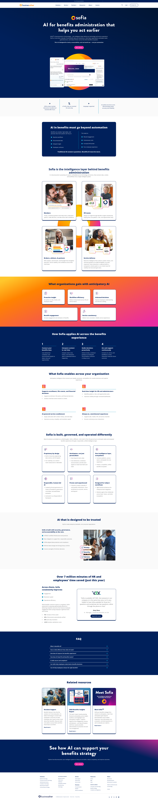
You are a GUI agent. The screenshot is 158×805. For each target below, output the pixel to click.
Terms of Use (72, 796)
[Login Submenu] (129, 5)
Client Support (77, 778)
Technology (60, 786)
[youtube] (118, 797)
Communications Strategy (44, 787)
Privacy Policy (77, 796)
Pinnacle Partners (78, 787)
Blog (91, 780)
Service (66, 5)
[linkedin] (109, 797)
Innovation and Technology (95, 786)
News (91, 782)
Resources (82, 5)
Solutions (57, 5)
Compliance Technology (44, 783)
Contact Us (133, 5)
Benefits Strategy (93, 788)
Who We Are (109, 778)
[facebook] (111, 797)
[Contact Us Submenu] (137, 5)
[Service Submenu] (69, 5)
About (90, 5)
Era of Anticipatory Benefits (79, 1)
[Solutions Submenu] (61, 5)
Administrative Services (44, 782)
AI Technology (109, 786)
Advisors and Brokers (79, 790)
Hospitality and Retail (62, 783)
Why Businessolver (110, 780)
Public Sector (60, 780)
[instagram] (116, 797)
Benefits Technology (43, 778)
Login (126, 5)
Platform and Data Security (112, 784)
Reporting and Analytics (44, 785)
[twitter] (114, 797)
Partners (73, 5)
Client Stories (77, 780)
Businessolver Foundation (112, 782)
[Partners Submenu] (77, 5)
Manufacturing (61, 785)
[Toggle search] (122, 5)
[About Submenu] (93, 5)
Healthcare (60, 781)
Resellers (76, 788)
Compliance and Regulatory (95, 790)
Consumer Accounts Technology (46, 780)
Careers (97, 5)
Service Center (77, 782)
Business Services (61, 778)
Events (91, 778)
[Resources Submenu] (86, 5)
